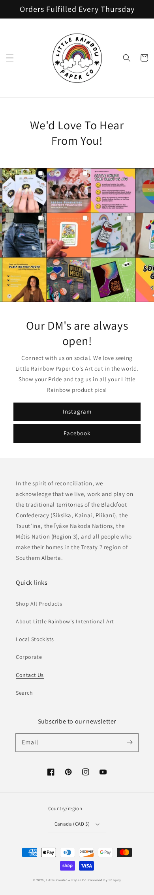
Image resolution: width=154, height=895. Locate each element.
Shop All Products (39, 603)
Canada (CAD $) (72, 823)
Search (24, 692)
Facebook (77, 433)
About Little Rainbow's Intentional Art (65, 621)
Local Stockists (35, 639)
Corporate (29, 656)
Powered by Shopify (104, 880)
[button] (10, 58)
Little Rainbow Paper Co (66, 880)
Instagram (77, 411)
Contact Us (30, 675)
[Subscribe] (129, 742)
